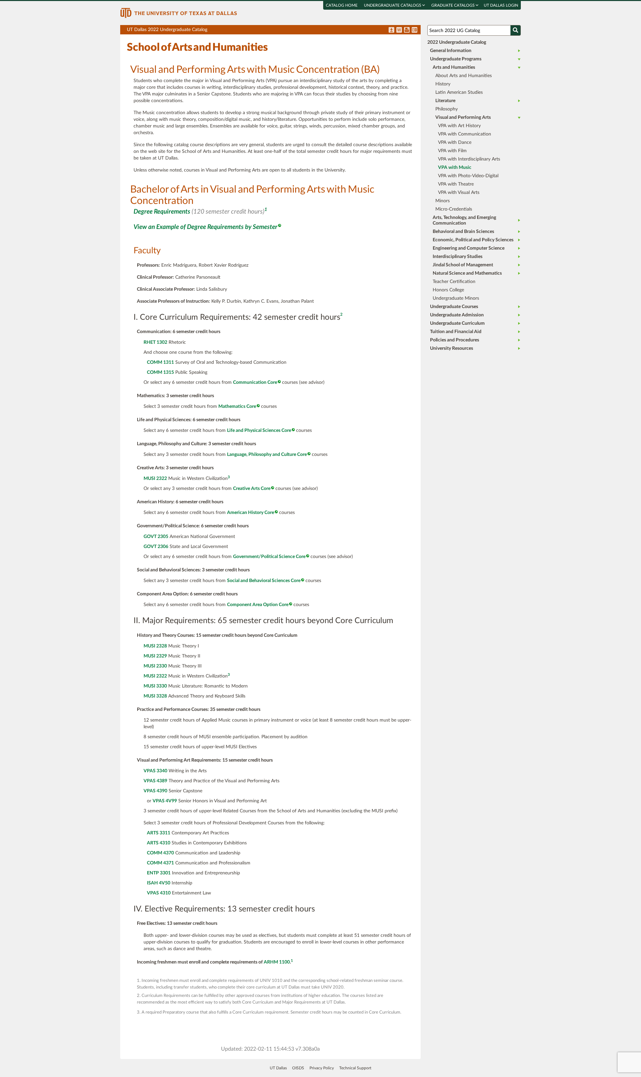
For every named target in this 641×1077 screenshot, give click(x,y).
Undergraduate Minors (456, 298)
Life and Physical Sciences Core (259, 430)
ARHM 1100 (277, 962)
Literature (445, 100)
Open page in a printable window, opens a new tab (407, 30)
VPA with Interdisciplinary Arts (469, 159)
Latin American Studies (459, 92)
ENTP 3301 (159, 873)
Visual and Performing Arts (463, 117)
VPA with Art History (459, 125)
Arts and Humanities (454, 67)
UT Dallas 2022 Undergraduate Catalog (274, 30)
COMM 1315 (160, 372)
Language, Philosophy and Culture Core (267, 454)
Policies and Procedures (454, 340)
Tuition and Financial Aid (455, 331)
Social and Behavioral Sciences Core (263, 580)
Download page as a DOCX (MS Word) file (399, 30)
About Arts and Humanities (463, 75)
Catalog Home (342, 5)
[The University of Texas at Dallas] (178, 12)
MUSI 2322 (155, 478)
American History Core (250, 512)
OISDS (298, 1068)
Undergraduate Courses (454, 306)
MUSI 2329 (155, 656)
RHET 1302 (155, 342)
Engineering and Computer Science (468, 248)
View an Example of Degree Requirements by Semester (205, 227)
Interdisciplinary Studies (457, 256)
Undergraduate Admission (457, 315)
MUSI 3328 (155, 696)
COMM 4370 (160, 853)
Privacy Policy (321, 1068)
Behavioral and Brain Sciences (463, 231)
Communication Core (255, 382)
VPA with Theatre (456, 184)
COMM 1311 (160, 362)
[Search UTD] (515, 30)
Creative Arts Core (251, 488)
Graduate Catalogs (453, 5)
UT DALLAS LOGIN (501, 5)
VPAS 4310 (159, 893)
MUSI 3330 (155, 686)
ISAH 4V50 (158, 883)
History (442, 84)
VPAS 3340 (155, 771)
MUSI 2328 (155, 646)
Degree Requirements (162, 212)
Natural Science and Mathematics (467, 273)
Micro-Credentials (453, 209)
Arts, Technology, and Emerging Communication (464, 220)
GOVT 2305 (156, 536)
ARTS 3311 (158, 833)
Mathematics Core (237, 406)
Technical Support (355, 1068)
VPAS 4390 (155, 791)
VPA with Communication (464, 134)
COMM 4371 (160, 863)
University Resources (451, 348)
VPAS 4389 (155, 781)
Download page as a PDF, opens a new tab (391, 30)
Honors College (448, 290)
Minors (442, 201)
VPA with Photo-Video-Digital (468, 176)
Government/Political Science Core (269, 556)
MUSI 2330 (155, 666)
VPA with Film (452, 151)
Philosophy (446, 109)
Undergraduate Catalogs (393, 5)
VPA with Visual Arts (458, 192)
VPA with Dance (454, 142)
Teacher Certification (454, 281)
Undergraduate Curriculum (457, 323)
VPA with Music (454, 167)
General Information (450, 50)
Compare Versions (414, 30)
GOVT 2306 (156, 546)
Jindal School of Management (463, 265)
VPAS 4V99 (165, 801)
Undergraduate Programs (455, 59)
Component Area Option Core (257, 604)
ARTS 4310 (158, 843)
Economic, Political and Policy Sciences (473, 240)
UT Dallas (278, 1068)
